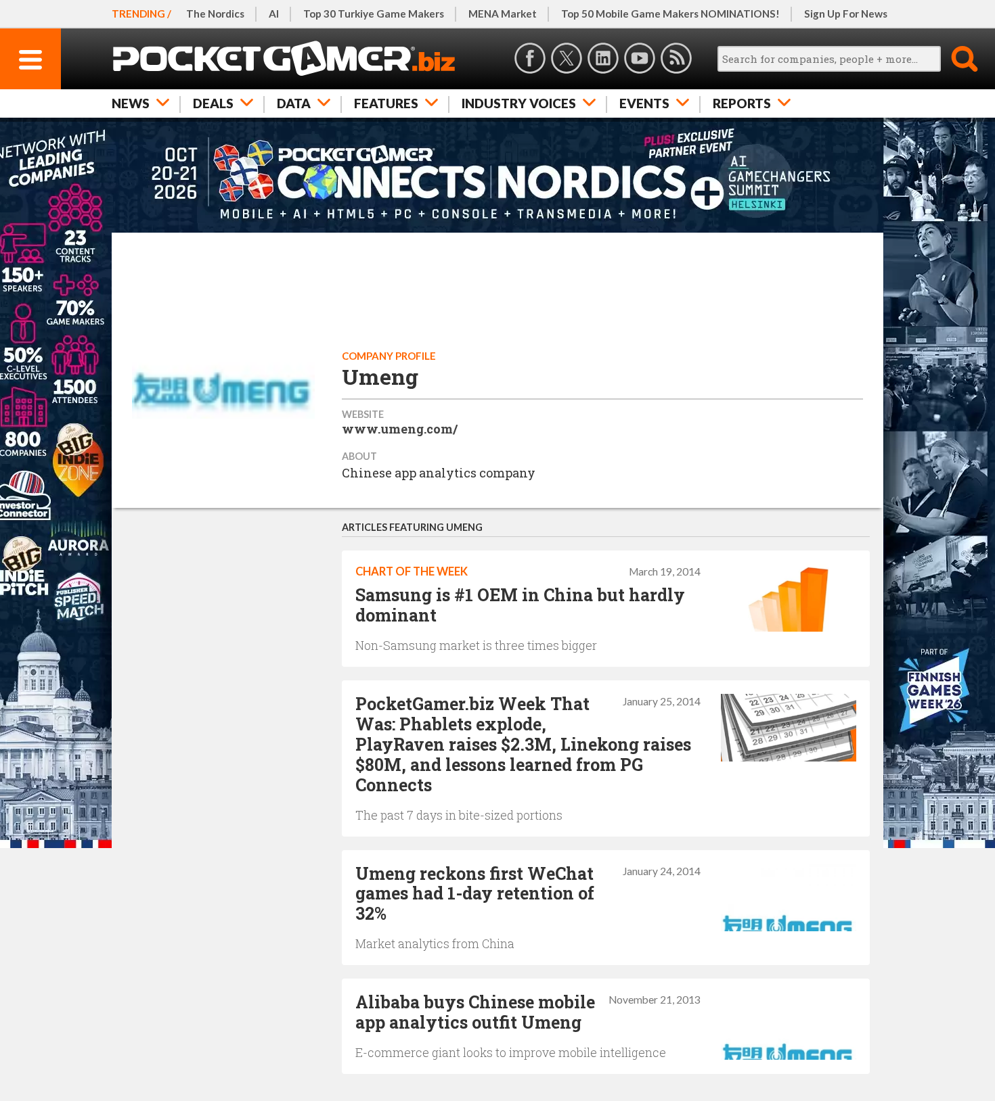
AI (274, 13)
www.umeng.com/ (400, 429)
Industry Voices (519, 103)
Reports (742, 103)
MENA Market (502, 13)
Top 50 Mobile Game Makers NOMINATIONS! (670, 13)
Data (294, 103)
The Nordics (215, 13)
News (131, 103)
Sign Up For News (845, 13)
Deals (213, 103)
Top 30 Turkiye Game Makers (373, 13)
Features (386, 103)
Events (644, 103)
